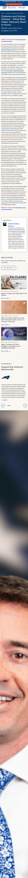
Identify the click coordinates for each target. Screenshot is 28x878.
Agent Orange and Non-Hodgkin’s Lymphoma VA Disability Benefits (10, 346)
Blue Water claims (21, 39)
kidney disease (21, 77)
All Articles (8, 267)
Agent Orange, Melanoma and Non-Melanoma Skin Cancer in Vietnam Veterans (12, 319)
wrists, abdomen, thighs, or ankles (12, 92)
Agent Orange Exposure (13, 291)
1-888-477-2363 (20, 1)
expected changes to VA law (8, 49)
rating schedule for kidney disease (10, 128)
